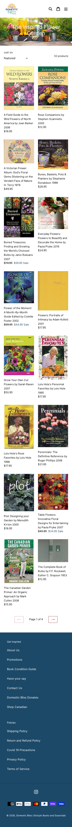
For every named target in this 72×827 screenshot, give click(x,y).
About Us (13, 650)
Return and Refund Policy (23, 740)
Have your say (16, 678)
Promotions (14, 659)
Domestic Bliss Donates (22, 697)
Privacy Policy (16, 759)
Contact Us (14, 688)
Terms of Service (18, 769)
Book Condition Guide (21, 669)
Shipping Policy (17, 731)
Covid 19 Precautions (21, 750)
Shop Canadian (17, 707)
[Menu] (66, 9)
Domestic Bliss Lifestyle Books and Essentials (41, 815)
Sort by (8, 52)
